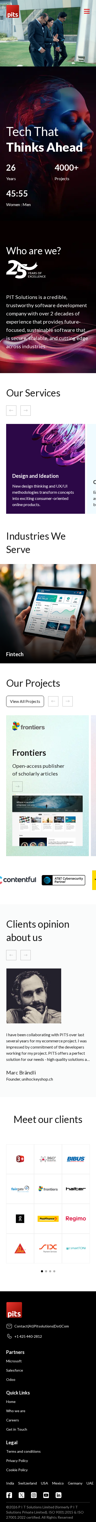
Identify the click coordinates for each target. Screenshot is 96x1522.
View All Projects (25, 701)
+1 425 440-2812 (28, 1336)
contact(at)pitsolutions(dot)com (41, 1326)
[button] (42, 1271)
